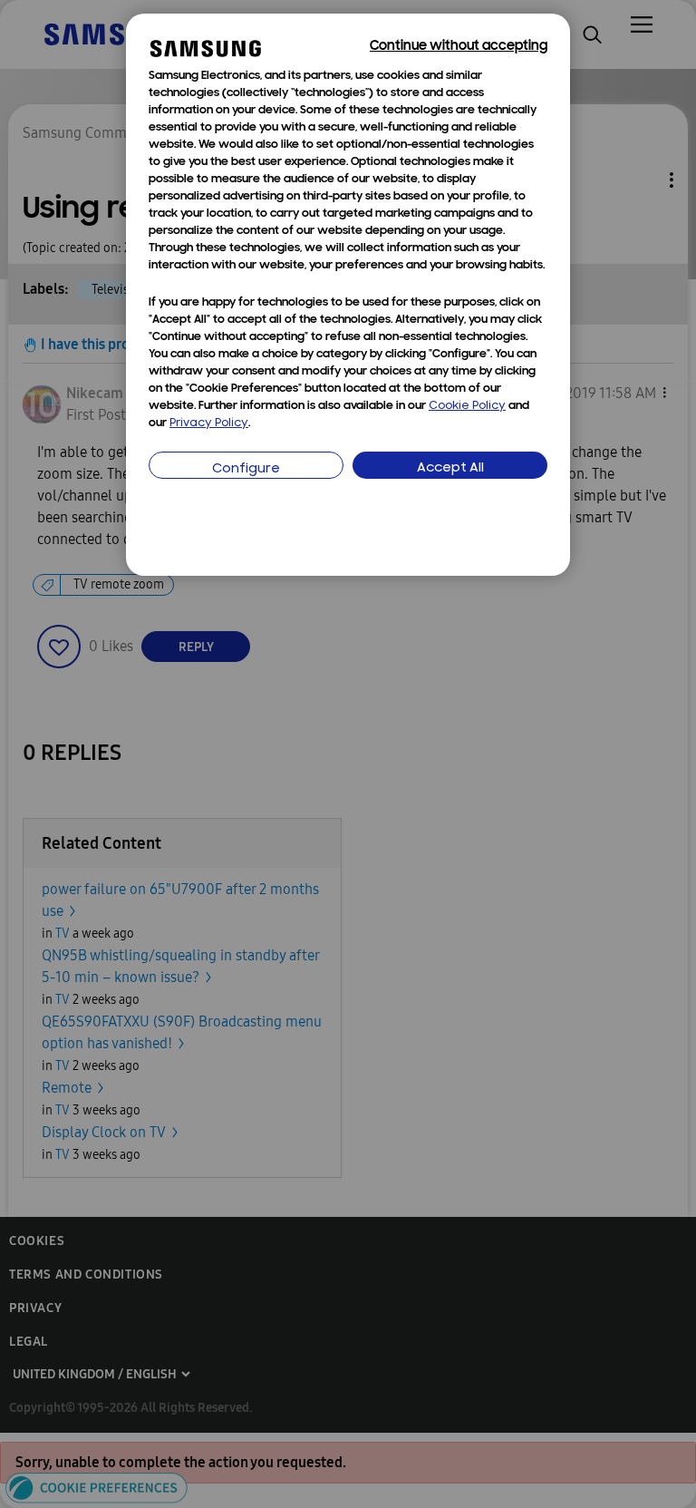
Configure (246, 469)
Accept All (450, 468)
